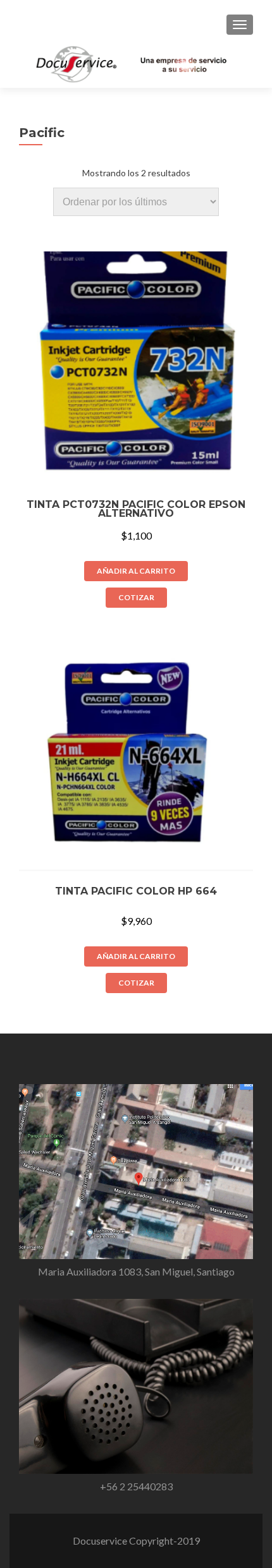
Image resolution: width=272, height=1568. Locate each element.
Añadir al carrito (136, 571)
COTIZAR (136, 597)
